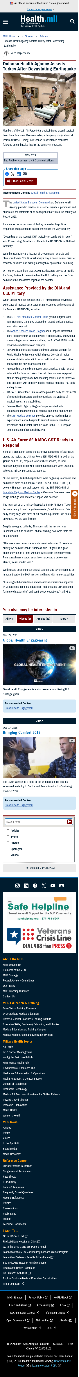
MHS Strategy (10, 975)
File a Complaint (11, 1284)
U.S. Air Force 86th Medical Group (29, 317)
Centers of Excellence (14, 1084)
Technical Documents (14, 1224)
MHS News (10, 1122)
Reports (7, 1219)
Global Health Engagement (45, 193)
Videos (15, 855)
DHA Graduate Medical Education (21, 1014)
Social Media (10, 1149)
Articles (15, 831)
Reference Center (15, 1161)
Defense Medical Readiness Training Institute (27, 1019)
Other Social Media (22, 181)
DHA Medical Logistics (23, 416)
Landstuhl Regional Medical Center (21, 492)
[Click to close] (75, 494)
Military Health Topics (18, 1041)
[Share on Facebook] (7, 174)
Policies (7, 1203)
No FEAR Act (61, 1297)
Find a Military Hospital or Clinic (20, 1241)
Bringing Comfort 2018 (21, 732)
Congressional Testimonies (17, 1171)
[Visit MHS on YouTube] (53, 887)
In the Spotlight (11, 1143)
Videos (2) (25, 619)
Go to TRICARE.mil (13, 1236)
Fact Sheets (9, 1177)
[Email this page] (25, 174)
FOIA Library (9, 1182)
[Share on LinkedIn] (19, 174)
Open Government (16, 1320)
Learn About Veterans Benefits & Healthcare (26, 1257)
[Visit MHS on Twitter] (44, 887)
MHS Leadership (12, 965)
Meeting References (13, 1198)
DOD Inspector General (22, 1313)
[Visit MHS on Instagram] (17, 887)
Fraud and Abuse (18, 1305)
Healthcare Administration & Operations (24, 1073)
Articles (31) (43, 619)
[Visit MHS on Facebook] (35, 887)
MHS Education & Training (21, 1003)
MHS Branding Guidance (16, 991)
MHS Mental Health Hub (16, 1063)
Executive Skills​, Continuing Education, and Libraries (31, 1024)
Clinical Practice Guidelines (17, 1166)
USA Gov (64, 1320)
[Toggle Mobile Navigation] (5, 21)
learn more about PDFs (44, 1365)
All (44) (9, 619)
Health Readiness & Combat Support (22, 1079)
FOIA (63, 1305)
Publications (9, 1214)
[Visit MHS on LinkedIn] (26, 887)
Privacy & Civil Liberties (15, 1100)
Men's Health (10, 1110)
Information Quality (55, 1313)
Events (14, 837)
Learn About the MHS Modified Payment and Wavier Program (35, 1252)
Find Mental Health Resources (19, 1268)
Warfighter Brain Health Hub (18, 1057)
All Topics (8, 1047)
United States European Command (31, 202)
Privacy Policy (36, 1297)
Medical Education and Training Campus (24, 1029)
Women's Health (11, 1115)
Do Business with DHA (15, 1273)
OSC (49, 1328)
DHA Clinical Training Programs (19, 1008)
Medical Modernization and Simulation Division (28, 1035)
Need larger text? (20, 53)
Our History (9, 986)
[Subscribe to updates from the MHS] (61, 887)
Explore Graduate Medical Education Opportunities (30, 1278)
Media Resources (12, 1154)
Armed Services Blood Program (28, 331)
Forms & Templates (13, 1187)
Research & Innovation (15, 1105)
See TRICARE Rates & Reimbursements (24, 1263)
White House (30, 1328)
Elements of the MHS (14, 970)
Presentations (10, 1208)
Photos (15, 843)
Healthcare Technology (15, 1089)
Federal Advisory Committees (18, 980)
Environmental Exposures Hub (19, 1068)
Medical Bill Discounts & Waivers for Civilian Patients (31, 1094)
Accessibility (44, 1305)
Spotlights (16, 849)
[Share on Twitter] (13, 174)
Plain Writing (42, 1320)
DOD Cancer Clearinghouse (17, 1052)
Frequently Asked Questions (18, 1192)
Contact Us (9, 996)
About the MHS (13, 959)
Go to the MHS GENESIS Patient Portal (24, 1247)
